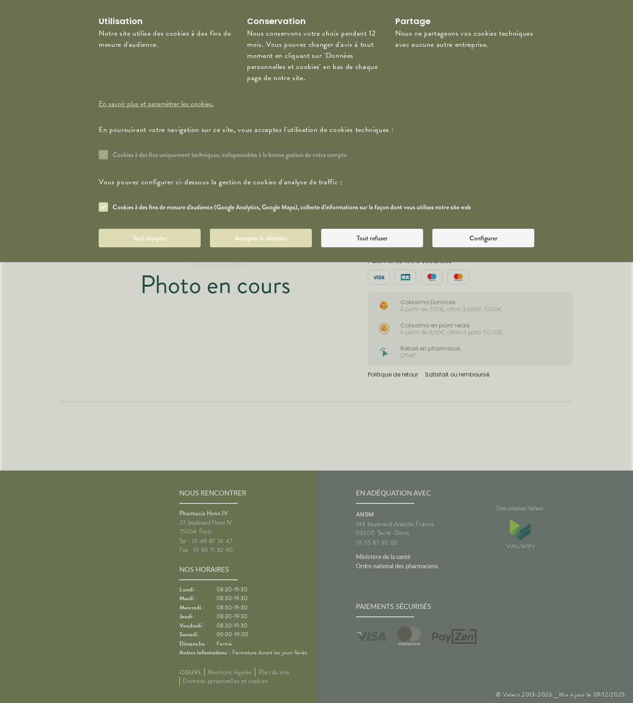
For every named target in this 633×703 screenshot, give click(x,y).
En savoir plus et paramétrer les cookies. (156, 103)
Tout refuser (372, 238)
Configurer (483, 238)
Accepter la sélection (261, 238)
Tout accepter (150, 238)
